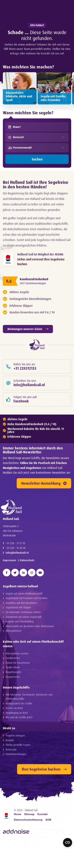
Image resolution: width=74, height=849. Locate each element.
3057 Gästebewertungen (33, 283)
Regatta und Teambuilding (20, 621)
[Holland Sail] (35, 507)
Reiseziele (11, 749)
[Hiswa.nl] (8, 259)
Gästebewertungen (16, 754)
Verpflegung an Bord (17, 712)
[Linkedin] (23, 572)
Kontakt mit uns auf (52, 53)
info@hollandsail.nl (17, 552)
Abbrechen (35, 844)
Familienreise (13, 658)
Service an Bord (14, 708)
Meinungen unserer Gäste (24, 329)
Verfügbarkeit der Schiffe (19, 703)
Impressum (9, 560)
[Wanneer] (9, 127)
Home (17, 814)
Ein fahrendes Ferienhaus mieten (23, 612)
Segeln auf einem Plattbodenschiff (24, 593)
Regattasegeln (13, 672)
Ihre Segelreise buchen (41, 769)
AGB (48, 819)
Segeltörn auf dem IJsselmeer (21, 602)
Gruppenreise (13, 676)
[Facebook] (6, 572)
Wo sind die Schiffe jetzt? (19, 717)
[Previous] (7, 844)
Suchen (37, 159)
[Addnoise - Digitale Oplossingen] (16, 831)
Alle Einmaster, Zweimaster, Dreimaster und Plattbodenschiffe (29, 696)
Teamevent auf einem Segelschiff (23, 616)
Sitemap (29, 814)
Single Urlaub (13, 667)
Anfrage (14, 53)
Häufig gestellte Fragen (18, 744)
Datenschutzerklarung (28, 819)
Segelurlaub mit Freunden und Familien (26, 598)
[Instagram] (31, 572)
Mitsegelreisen (13, 630)
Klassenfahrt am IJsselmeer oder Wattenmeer (30, 626)
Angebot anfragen (15, 735)
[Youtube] (40, 572)
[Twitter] (15, 572)
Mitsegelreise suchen (17, 653)
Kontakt (10, 740)
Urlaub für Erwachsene (18, 662)
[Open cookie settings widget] (67, 842)
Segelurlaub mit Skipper (18, 607)
